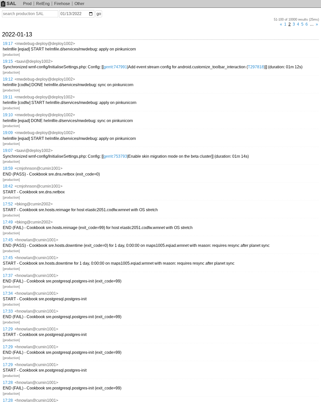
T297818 (256, 67)
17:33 (8, 311)
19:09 (8, 133)
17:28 (8, 382)
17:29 (8, 329)
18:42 (8, 186)
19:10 (8, 115)
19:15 (8, 61)
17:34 (8, 293)
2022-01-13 (17, 34)
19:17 (8, 43)
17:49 (8, 222)
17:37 (8, 275)
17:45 (8, 240)
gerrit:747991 (115, 67)
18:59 (8, 168)
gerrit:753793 (115, 156)
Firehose (62, 4)
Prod (27, 4)
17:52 (8, 204)
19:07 (8, 150)
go (99, 14)
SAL (11, 3)
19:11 (8, 97)
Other (79, 4)
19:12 (8, 79)
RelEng (43, 4)
